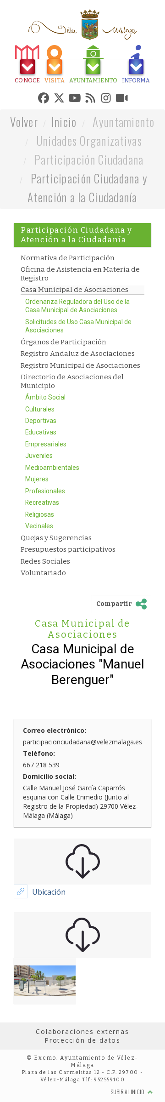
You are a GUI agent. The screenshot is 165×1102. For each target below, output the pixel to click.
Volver (24, 163)
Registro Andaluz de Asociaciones (78, 396)
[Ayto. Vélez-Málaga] (82, 24)
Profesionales (45, 533)
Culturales (40, 451)
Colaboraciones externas (82, 1073)
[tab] (26, 65)
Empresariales (45, 487)
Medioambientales (52, 510)
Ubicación (49, 934)
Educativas (40, 475)
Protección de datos (82, 1083)
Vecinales (39, 568)
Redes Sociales (45, 604)
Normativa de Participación (68, 300)
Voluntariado (43, 615)
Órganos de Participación (63, 384)
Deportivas (40, 463)
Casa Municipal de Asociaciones (74, 332)
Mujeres (37, 521)
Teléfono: (39, 795)
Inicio (64, 163)
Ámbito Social (45, 440)
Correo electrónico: (54, 772)
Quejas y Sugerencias (56, 581)
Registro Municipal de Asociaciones (80, 408)
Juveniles (39, 498)
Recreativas (42, 545)
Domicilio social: (49, 818)
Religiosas (39, 557)
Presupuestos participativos (68, 592)
